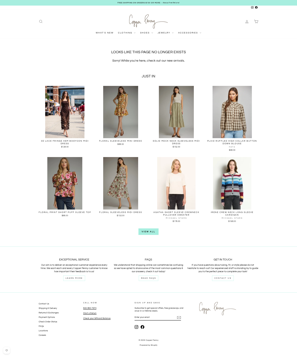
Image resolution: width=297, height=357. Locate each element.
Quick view (65, 135)
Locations (43, 331)
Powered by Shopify (148, 345)
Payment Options (47, 317)
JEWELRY (164, 33)
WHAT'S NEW (104, 33)
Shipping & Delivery (48, 308)
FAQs (41, 326)
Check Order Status (48, 322)
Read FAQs (148, 278)
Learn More (74, 278)
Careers (42, 335)
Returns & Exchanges (49, 313)
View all (148, 232)
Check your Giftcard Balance (96, 318)
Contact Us (222, 278)
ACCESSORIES (188, 33)
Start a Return (89, 313)
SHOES (145, 33)
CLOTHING (125, 33)
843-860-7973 (89, 308)
